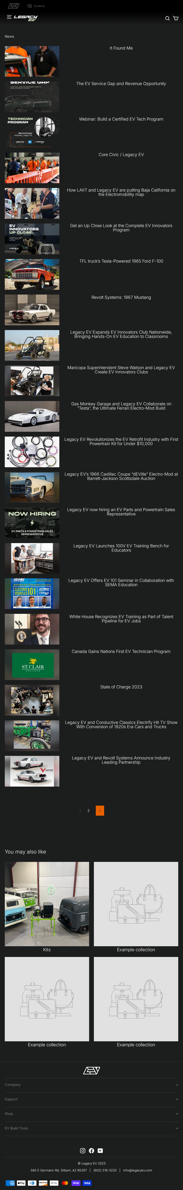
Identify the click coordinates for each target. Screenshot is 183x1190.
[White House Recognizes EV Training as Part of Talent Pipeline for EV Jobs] (32, 629)
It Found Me (121, 48)
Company (12, 1085)
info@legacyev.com (137, 1170)
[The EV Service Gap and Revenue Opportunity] (32, 96)
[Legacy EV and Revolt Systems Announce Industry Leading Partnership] (32, 771)
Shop (9, 1114)
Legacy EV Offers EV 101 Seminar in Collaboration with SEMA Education (121, 582)
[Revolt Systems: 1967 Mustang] (32, 310)
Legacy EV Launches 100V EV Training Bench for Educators (121, 548)
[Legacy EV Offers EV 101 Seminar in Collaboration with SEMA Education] (32, 593)
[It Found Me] (32, 61)
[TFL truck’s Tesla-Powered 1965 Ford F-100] (32, 274)
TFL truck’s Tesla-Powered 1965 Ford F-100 (121, 261)
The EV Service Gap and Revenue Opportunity (121, 83)
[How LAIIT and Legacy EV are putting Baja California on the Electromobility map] (32, 203)
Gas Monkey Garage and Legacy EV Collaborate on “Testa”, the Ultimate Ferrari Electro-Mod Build (121, 406)
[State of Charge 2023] (32, 700)
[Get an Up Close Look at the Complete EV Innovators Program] (32, 239)
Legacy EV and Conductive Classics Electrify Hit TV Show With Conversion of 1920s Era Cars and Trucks (121, 724)
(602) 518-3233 (105, 1170)
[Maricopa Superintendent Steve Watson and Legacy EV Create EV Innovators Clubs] (32, 381)
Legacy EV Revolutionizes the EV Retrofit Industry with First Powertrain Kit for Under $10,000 (121, 441)
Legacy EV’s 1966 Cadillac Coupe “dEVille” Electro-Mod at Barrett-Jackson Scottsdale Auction (121, 476)
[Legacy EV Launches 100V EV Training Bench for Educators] (32, 558)
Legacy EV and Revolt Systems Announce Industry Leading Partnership (121, 760)
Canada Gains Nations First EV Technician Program (121, 651)
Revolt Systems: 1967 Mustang (121, 297)
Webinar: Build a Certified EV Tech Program (121, 119)
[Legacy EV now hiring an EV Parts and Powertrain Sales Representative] (32, 523)
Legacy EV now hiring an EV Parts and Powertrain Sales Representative (121, 511)
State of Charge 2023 (121, 686)
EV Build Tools (16, 1128)
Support (11, 1099)
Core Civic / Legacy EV (121, 154)
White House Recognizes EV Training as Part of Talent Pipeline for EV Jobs (121, 618)
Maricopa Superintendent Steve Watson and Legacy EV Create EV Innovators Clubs (121, 369)
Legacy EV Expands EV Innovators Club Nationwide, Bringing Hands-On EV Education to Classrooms (121, 334)
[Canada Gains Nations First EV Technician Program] (32, 664)
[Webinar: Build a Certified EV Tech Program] (32, 132)
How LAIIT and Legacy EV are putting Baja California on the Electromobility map (121, 192)
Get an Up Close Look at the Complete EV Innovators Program (121, 227)
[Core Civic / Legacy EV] (32, 168)
